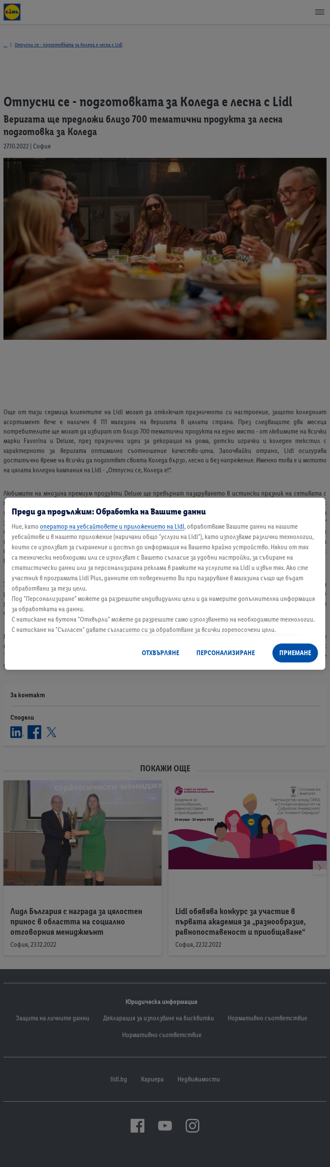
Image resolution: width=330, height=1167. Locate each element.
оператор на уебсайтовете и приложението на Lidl (112, 526)
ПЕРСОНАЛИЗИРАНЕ (225, 653)
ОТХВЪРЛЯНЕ (160, 653)
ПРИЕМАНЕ (295, 653)
